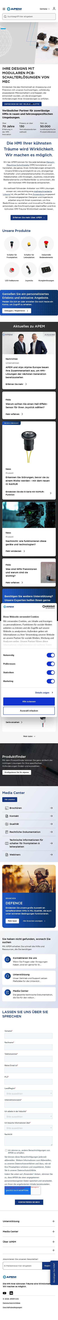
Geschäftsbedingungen (12, 1307)
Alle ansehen (10, 799)
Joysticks (29, 281)
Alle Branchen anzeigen (33, 921)
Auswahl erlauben (29, 711)
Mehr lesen (12, 921)
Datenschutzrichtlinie (11, 1303)
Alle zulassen (29, 701)
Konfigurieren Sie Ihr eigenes (17, 772)
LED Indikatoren (12, 281)
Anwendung (39, 194)
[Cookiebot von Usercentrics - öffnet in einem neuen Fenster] (42, 607)
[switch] (51, 664)
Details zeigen (42, 692)
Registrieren (49, 1266)
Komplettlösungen (46, 281)
